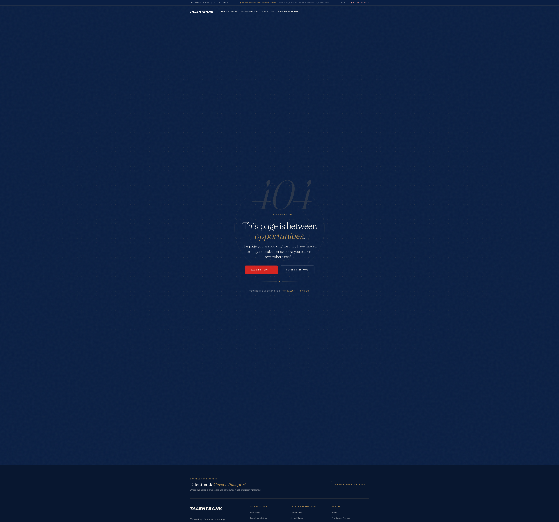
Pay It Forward (361, 3)
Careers (305, 291)
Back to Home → (261, 270)
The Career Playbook (341, 518)
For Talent (268, 12)
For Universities (250, 12)
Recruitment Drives (258, 518)
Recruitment (255, 512)
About (344, 3)
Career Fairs (296, 512)
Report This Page (297, 270)
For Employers (229, 12)
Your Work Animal (288, 12)
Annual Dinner (297, 518)
